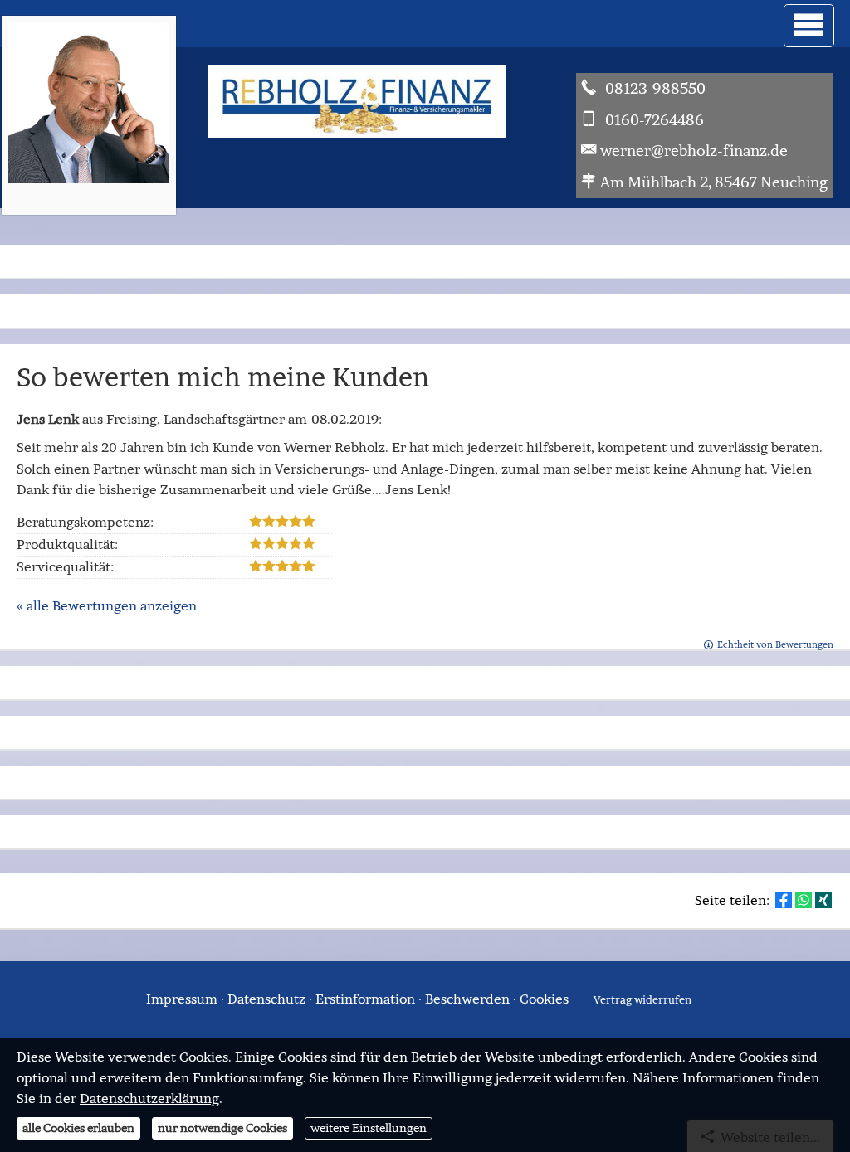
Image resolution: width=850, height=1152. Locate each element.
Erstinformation (365, 997)
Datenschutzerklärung (149, 1098)
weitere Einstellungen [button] (368, 1127)
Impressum (181, 997)
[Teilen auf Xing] (823, 900)
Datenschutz (266, 997)
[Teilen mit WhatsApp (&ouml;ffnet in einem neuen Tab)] (803, 900)
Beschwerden (467, 997)
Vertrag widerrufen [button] (642, 1000)
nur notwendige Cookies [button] (222, 1127)
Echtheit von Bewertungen (775, 644)
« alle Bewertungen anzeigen (107, 605)
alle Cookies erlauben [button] (78, 1127)
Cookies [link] (544, 997)
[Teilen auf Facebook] (783, 900)
